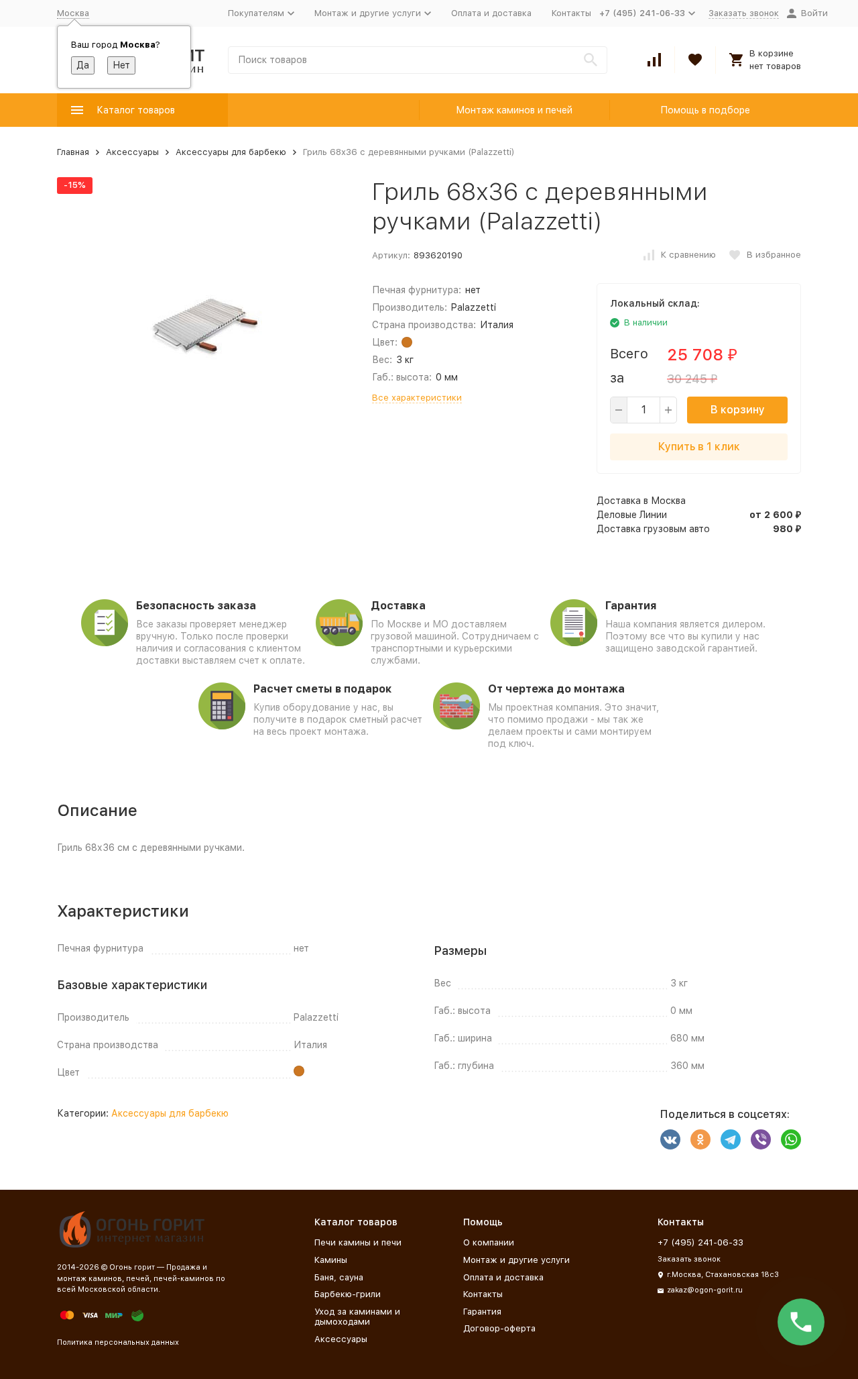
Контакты (571, 13)
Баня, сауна (338, 1277)
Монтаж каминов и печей (514, 110)
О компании (488, 1242)
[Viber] (761, 1139)
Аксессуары (132, 152)
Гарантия (482, 1312)
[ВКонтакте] (670, 1139)
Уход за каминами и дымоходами (357, 1317)
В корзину (738, 409)
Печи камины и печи (358, 1242)
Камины (330, 1260)
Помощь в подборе (705, 110)
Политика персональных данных (118, 1342)
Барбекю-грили (347, 1294)
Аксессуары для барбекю (231, 152)
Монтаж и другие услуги (516, 1260)
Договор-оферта (499, 1328)
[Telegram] (731, 1139)
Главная (73, 152)
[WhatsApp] (791, 1139)
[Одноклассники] (700, 1139)
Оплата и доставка (491, 13)
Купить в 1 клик (699, 446)
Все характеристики (417, 398)
